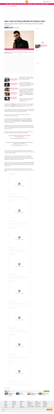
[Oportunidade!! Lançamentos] (17, 394)
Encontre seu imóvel (46, 391)
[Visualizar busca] (49, 1)
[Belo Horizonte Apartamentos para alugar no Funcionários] (29, 394)
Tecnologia (5, 407)
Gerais (5, 402)
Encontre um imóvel (30, 402)
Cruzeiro (21, 404)
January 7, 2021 (26, 138)
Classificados (14, 401)
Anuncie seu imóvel (30, 403)
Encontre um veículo (37, 402)
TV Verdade (44, 404)
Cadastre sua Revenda (38, 406)
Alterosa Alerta (45, 402)
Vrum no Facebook (37, 405)
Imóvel (28, 401)
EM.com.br (5, 401)
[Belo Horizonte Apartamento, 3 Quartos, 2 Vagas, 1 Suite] (6, 394)
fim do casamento (26, 106)
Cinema (13, 406)
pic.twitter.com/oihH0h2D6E (20, 143)
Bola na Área (44, 405)
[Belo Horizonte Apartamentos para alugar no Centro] (40, 394)
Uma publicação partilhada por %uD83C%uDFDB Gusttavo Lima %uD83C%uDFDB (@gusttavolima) (21, 196)
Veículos (36, 401)
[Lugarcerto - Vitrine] (7, 391)
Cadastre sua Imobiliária (31, 406)
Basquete (21, 405)
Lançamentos (29, 404)
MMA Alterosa (45, 406)
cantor (11, 155)
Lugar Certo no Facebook (31, 405)
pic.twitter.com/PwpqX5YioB (19, 136)
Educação (5, 406)
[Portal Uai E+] (27, 1)
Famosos (13, 404)
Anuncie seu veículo (37, 403)
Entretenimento (14, 403)
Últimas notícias (37, 404)
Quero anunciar (14, 402)
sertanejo (29, 52)
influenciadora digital (27, 105)
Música (13, 407)
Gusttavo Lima (8, 387)
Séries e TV (13, 405)
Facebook (44, 1)
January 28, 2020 (25, 145)
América (21, 402)
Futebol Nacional (22, 407)
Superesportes (22, 401)
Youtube (47, 1)
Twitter (45, 1)
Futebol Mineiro (22, 406)
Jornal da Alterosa (45, 403)
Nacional (5, 405)
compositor (10, 162)
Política (5, 403)
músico (24, 88)
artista (26, 77)
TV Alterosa (44, 401)
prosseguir (49, 409)
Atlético (21, 403)
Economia (5, 404)
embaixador (21, 82)
